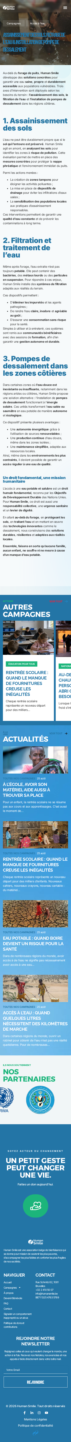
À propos (8, 1292)
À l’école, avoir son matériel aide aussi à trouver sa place (26, 790)
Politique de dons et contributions (14, 1324)
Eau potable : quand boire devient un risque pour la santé (33, 944)
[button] (65, 8)
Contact (8, 1308)
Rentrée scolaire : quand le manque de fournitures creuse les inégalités (27, 683)
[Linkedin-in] (31, 1412)
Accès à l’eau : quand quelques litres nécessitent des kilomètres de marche (35, 1021)
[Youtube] (46, 1412)
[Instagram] (39, 1412)
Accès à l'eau (37, 23)
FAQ (6, 1303)
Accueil (7, 1282)
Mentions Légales (35, 1419)
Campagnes (14, 23)
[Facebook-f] (24, 1412)
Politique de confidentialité (35, 1425)
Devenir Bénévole (13, 1298)
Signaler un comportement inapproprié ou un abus (18, 1315)
